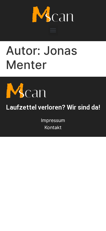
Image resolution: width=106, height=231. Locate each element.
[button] (53, 30)
